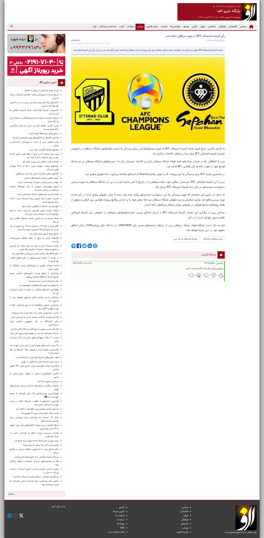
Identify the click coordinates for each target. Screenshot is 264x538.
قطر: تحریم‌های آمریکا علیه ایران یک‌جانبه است (37, 357)
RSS (122, 528)
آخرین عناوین (50, 83)
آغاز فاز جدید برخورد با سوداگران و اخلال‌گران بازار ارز (35, 329)
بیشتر (11, 494)
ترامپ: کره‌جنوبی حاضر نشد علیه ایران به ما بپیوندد (35, 313)
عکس (194, 26)
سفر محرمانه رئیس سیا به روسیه (44, 281)
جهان (202, 26)
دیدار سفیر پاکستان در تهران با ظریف (41, 90)
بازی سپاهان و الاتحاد (213, 239)
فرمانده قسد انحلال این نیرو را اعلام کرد (40, 162)
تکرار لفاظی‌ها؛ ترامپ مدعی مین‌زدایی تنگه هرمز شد (35, 254)
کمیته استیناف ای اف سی (186, 239)
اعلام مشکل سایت (116, 532)
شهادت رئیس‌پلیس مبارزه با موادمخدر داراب (38, 182)
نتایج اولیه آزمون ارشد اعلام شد (44, 234)
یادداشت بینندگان (108, 26)
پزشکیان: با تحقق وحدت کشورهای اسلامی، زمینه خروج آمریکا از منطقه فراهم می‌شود (34, 275)
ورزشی (139, 26)
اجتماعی (212, 26)
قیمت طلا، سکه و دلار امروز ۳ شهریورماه (40, 413)
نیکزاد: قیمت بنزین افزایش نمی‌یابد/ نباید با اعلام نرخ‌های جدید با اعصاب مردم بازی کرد (34, 212)
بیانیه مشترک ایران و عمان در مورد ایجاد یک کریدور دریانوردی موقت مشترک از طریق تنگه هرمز (34, 247)
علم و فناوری (152, 26)
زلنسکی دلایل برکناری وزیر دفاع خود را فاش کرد (37, 409)
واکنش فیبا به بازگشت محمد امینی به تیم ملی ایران (35, 317)
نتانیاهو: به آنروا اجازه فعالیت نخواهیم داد (39, 285)
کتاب (121, 26)
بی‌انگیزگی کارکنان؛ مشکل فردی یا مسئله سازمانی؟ (36, 477)
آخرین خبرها (118, 511)
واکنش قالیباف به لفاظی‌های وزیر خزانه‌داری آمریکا (36, 138)
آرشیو (121, 507)
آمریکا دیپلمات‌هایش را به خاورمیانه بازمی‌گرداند (36, 457)
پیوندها (120, 524)
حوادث (130, 26)
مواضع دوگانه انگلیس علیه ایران (44, 150)
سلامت (164, 26)
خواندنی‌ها (175, 26)
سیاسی (243, 26)
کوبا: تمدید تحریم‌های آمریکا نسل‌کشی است (38, 194)
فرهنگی (222, 26)
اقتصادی (233, 26)
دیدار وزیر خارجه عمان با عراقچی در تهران (40, 362)
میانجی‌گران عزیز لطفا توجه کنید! (44, 133)
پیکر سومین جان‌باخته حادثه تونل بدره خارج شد (36, 441)
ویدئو (186, 26)
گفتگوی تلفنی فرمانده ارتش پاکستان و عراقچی (37, 174)
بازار (94, 26)
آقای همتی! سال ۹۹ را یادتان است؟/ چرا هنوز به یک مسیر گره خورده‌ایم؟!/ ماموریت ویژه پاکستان (34, 228)
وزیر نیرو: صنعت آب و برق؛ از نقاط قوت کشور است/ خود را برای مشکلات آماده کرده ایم (34, 155)
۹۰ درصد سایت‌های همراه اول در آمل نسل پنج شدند (34, 345)
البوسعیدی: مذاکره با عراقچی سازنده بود (40, 206)
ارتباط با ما (119, 515)
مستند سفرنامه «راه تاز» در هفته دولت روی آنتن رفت (34, 333)
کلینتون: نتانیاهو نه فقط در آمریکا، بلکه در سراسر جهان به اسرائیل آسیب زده (34, 403)
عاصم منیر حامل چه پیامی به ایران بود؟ (41, 445)
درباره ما (120, 520)
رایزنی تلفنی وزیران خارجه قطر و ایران (41, 178)
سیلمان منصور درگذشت (48, 381)
